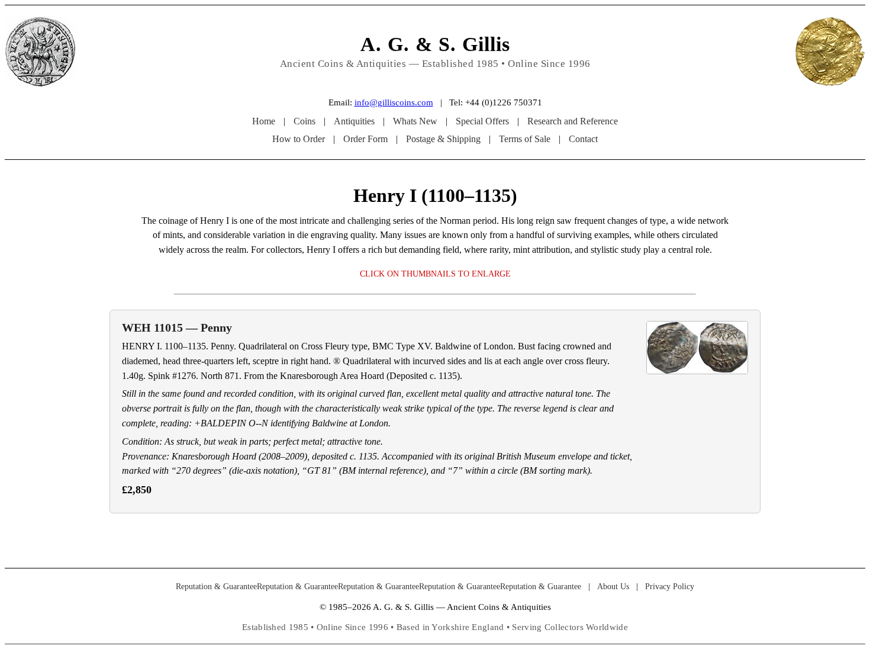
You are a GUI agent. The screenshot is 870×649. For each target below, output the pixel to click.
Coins (304, 121)
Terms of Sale (524, 139)
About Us (613, 586)
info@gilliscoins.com (394, 102)
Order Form (365, 139)
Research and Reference (572, 121)
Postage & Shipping (443, 139)
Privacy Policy (669, 586)
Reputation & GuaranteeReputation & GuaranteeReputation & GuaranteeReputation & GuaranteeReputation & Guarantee (378, 586)
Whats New (415, 121)
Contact (583, 139)
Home (263, 121)
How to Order (298, 139)
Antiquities (354, 121)
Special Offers (482, 121)
